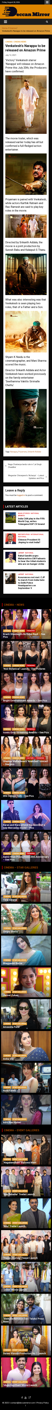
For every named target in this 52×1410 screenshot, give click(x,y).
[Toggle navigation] (5, 22)
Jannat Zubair (11, 995)
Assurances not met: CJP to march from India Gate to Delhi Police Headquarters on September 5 (31, 583)
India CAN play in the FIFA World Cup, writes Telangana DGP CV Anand (31, 521)
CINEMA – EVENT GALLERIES (21, 1130)
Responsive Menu (47, 2)
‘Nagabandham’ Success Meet (19, 1162)
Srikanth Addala (34, 452)
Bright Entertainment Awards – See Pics (25, 700)
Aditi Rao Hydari (12, 1122)
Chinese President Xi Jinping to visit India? (29, 541)
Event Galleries (20, 1159)
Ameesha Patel (11, 1027)
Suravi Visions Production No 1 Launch (24, 1353)
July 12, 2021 (10, 55)
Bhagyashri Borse (12, 963)
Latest (21, 553)
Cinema (9, 42)
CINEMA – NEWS (14, 604)
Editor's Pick (24, 534)
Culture (30, 758)
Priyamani (22, 452)
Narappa (13, 452)
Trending (31, 631)
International (37, 534)
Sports (21, 516)
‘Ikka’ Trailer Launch (14, 1226)
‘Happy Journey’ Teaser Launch (20, 1258)
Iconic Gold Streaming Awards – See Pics (26, 732)
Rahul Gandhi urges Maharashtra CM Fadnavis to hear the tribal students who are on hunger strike (32, 559)
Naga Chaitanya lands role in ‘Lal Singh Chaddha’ (25, 465)
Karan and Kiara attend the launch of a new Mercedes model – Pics (24, 826)
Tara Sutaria (10, 899)
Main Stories (24, 513)
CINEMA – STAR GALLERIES (21, 867)
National (35, 513)
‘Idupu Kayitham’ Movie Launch (20, 1385)
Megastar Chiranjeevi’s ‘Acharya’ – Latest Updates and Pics (26, 476)
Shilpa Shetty (10, 931)
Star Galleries (19, 896)
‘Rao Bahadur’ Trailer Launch (19, 1194)
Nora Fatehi (9, 1090)
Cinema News (19, 42)
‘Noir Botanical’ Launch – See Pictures (24, 668)
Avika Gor (8, 1058)
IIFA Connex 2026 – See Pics (18, 796)
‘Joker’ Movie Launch (15, 1289)
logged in (21, 495)
